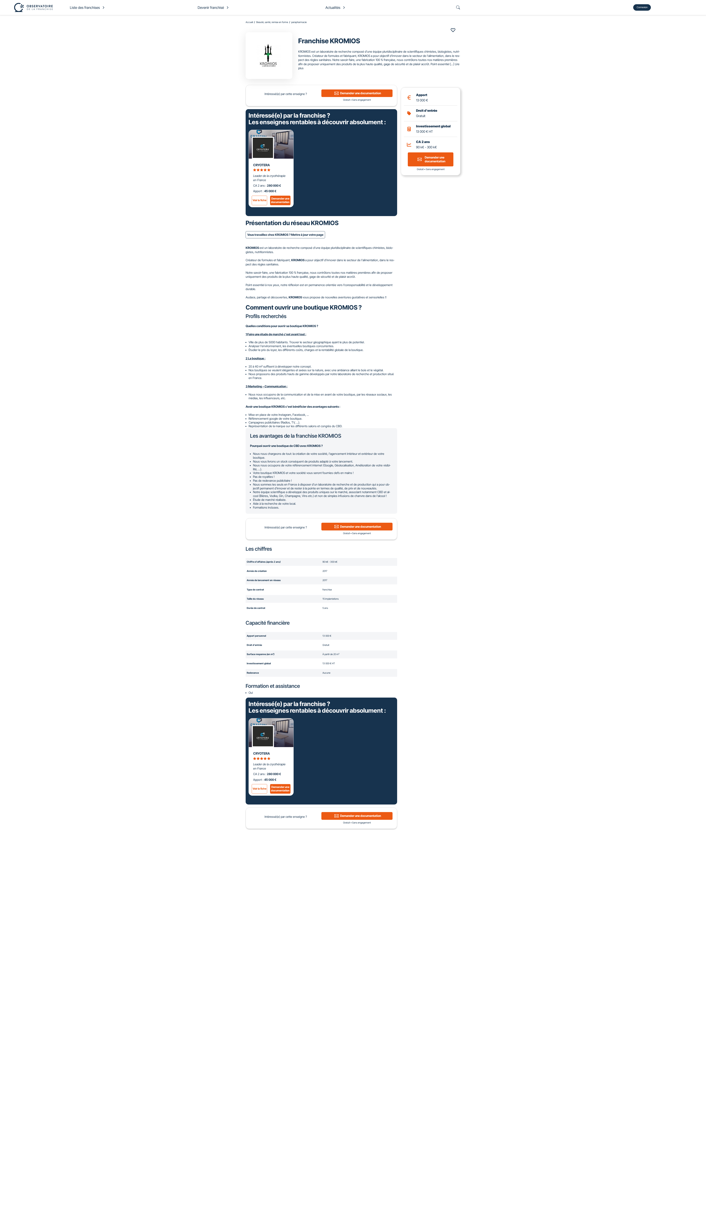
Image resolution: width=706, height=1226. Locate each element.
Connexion (642, 7)
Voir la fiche (259, 200)
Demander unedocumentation (280, 200)
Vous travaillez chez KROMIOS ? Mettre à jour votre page (285, 235)
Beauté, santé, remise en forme (272, 22)
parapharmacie (299, 22)
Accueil (249, 22)
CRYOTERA (261, 165)
